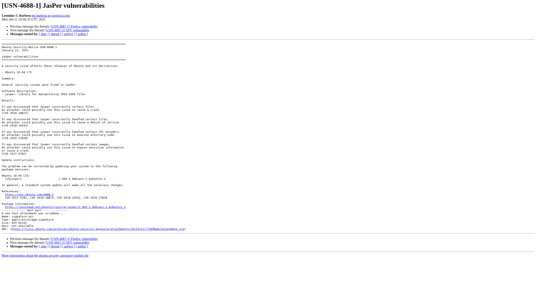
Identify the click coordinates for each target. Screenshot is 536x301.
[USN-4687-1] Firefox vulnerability (74, 26)
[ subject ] (68, 34)
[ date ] (43, 34)
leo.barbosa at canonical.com (51, 15)
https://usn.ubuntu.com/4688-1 (29, 194)
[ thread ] (55, 34)
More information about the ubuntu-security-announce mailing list (45, 255)
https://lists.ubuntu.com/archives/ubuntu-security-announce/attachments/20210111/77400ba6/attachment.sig (98, 229)
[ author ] (82, 34)
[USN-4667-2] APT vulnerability (67, 30)
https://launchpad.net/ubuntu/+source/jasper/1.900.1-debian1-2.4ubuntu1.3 (65, 207)
